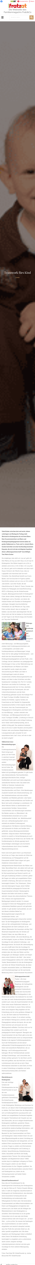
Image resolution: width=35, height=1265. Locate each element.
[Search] (31, 17)
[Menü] (2, 17)
